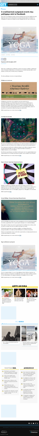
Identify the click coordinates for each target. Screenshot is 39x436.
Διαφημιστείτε (35, 427)
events (3, 54)
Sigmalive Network (3, 1)
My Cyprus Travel (13, 1)
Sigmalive (8, 0)
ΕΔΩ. (10, 191)
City (24, 0)
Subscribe (36, 428)
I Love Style (27, 0)
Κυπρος (4, 9)
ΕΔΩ (20, 110)
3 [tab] (5, 323)
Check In (31, 0)
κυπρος (8, 54)
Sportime (15, 0)
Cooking (7, 1)
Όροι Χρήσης (5, 427)
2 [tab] (4, 323)
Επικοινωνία (17, 427)
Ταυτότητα (12, 427)
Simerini (11, 0)
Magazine (35, 0)
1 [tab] (2, 323)
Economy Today (20, 0)
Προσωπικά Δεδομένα (26, 427)
